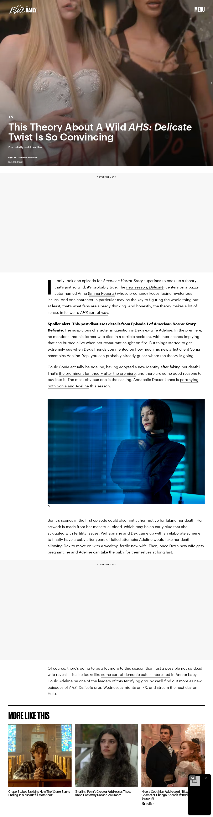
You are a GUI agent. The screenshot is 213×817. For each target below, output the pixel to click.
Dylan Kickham (24, 157)
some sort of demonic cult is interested (135, 674)
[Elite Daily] (23, 9)
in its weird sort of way (84, 312)
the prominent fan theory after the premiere (97, 373)
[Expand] (192, 777)
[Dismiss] (206, 777)
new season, (144, 287)
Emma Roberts (102, 293)
